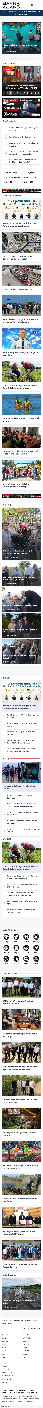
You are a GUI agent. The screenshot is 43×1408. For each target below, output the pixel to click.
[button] (13, 58)
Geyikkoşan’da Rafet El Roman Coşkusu (21, 12)
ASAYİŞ (4, 1338)
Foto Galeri (8, 505)
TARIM (4, 1363)
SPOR (3, 1354)
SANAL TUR (6, 1369)
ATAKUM (26, 1341)
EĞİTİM (4, 1348)
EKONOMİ (5, 1341)
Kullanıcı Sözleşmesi (16, 1393)
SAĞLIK (4, 1351)
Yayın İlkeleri (21, 1390)
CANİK (25, 1348)
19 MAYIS (26, 1335)
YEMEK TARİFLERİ (7, 1373)
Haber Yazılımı (7, 1323)
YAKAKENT (27, 1338)
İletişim (4, 1390)
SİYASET (4, 1344)
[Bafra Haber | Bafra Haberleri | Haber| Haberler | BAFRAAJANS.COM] (12, 5)
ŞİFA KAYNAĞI (7, 1379)
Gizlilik (4, 1393)
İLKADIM (26, 1344)
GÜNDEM (5, 1335)
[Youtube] (35, 1328)
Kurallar (32, 1390)
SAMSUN (26, 1354)
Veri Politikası (32, 1393)
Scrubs (4, 1382)
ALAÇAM (5, 1357)
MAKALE (26, 1351)
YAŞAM (4, 1366)
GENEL (25, 1357)
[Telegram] (39, 1328)
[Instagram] (32, 1328)
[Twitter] (25, 1328)
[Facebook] (28, 1328)
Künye (11, 1390)
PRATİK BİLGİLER (7, 1376)
